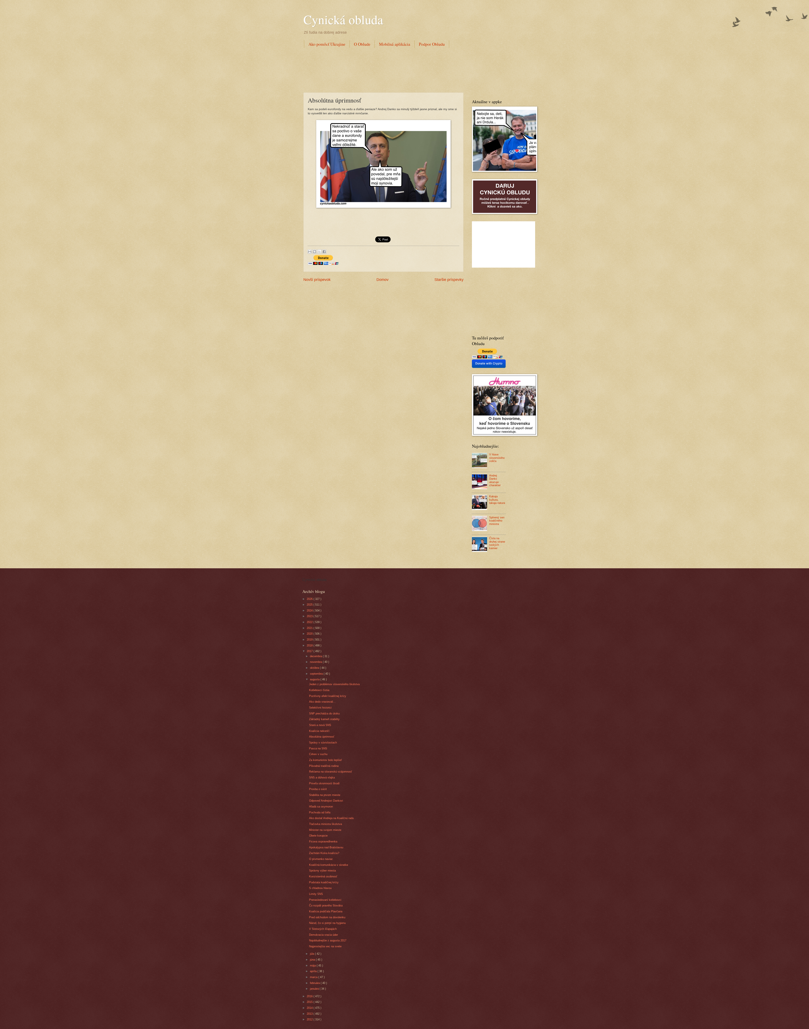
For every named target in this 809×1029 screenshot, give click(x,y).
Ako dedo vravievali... (322, 701)
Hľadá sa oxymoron (321, 806)
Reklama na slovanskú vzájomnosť (330, 771)
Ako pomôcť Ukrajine (326, 44)
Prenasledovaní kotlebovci (325, 899)
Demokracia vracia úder (323, 934)
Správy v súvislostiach (323, 742)
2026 (310, 599)
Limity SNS (316, 894)
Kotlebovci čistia (319, 690)
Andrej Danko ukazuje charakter (495, 480)
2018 (310, 645)
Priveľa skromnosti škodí (324, 783)
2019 (310, 639)
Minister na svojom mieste (325, 829)
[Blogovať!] (314, 252)
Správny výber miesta (322, 870)
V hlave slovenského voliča (497, 458)
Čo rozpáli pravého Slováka (326, 905)
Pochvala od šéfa (319, 812)
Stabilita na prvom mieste (324, 795)
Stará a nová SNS (320, 725)
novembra (316, 661)
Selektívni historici (320, 707)
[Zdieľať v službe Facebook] (324, 252)
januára (315, 988)
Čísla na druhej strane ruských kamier (497, 543)
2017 (310, 651)
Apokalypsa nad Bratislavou (326, 847)
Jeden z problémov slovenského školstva (334, 684)
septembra (317, 673)
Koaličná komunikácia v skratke (328, 864)
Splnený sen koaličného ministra (496, 521)
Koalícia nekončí (319, 731)
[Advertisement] (380, 69)
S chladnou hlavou (320, 888)
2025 (310, 604)
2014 (310, 1007)
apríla (313, 971)
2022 (310, 622)
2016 (310, 996)
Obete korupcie (318, 835)
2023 (310, 616)
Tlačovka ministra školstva (325, 824)
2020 (310, 633)
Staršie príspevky (448, 280)
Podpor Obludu (432, 44)
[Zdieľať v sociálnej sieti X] (319, 252)
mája (313, 965)
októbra (315, 667)
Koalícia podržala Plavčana (325, 911)
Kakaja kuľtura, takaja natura (497, 499)
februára (315, 983)
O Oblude (362, 44)
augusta (315, 679)
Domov (382, 280)
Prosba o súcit (318, 789)
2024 (310, 610)
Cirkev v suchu (318, 754)
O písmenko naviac (321, 859)
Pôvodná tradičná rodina (324, 765)
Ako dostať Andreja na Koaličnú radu (331, 818)
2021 (310, 628)
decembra (316, 656)
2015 (310, 1002)
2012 (310, 1019)
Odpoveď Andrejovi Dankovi (326, 800)
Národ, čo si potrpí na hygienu (327, 923)
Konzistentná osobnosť (323, 876)
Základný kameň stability (324, 719)
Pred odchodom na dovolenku (327, 917)
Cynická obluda (343, 19)
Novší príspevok (317, 280)
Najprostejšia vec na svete (325, 946)
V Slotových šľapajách (323, 928)
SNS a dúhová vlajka (322, 777)
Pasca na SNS (318, 748)
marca (314, 977)
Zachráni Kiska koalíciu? (324, 853)
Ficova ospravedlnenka (323, 841)
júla (312, 953)
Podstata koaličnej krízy (324, 882)
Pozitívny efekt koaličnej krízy (327, 696)
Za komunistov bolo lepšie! (325, 760)
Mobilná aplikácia (394, 44)
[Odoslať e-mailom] (310, 252)
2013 (310, 1013)
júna (313, 959)
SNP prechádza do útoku (324, 713)
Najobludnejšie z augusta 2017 (327, 940)
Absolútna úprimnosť (321, 736)
